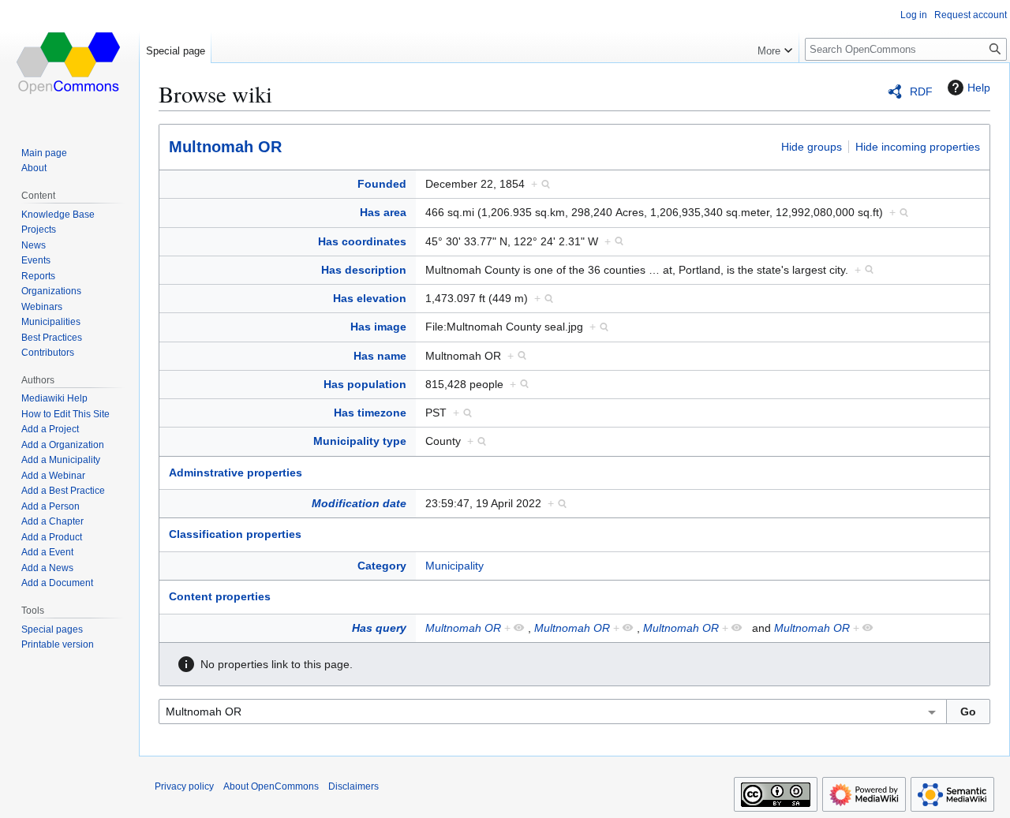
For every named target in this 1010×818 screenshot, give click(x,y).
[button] (775, 47)
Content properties (220, 596)
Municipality (454, 565)
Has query (379, 628)
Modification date (359, 503)
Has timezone (370, 412)
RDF (921, 91)
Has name (380, 355)
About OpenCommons (271, 786)
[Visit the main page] (69, 63)
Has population (365, 384)
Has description (363, 269)
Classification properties (235, 534)
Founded (381, 183)
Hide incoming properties (917, 146)
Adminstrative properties (235, 472)
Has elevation (369, 298)
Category (381, 565)
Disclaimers (353, 786)
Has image (378, 326)
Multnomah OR (225, 146)
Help (978, 87)
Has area (383, 212)
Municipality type (359, 441)
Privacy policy (184, 786)
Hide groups (811, 146)
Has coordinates (362, 241)
